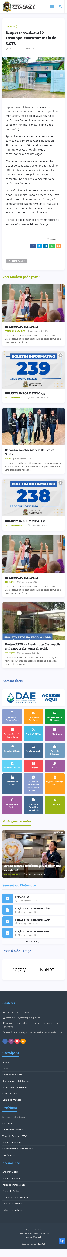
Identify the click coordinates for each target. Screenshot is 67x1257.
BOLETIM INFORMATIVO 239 (25, 393)
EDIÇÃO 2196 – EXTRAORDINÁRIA (32, 908)
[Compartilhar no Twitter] (39, 246)
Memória (6, 1062)
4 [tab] (61, 832)
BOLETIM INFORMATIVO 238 (25, 521)
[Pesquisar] (60, 6)
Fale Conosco (8, 1155)
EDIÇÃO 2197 (22, 897)
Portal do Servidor (11, 1178)
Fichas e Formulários (12, 1209)
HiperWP (41, 1244)
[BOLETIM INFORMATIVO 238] (33, 497)
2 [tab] (57, 832)
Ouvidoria (7, 1123)
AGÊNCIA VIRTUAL (11, 1172)
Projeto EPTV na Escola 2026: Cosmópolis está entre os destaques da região (32, 646)
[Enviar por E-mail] (58, 246)
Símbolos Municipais (12, 1074)
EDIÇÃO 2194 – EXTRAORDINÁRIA (32, 931)
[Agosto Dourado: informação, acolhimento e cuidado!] (33, 854)
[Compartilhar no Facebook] (33, 246)
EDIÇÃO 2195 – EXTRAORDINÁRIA (32, 919)
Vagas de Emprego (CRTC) (14, 1136)
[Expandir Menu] (52, 6)
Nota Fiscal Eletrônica (12, 1203)
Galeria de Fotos (10, 1093)
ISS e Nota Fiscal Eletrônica (15, 1197)
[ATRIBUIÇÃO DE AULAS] (33, 303)
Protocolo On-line (11, 1191)
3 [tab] (59, 832)
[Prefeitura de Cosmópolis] (18, 6)
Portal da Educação (11, 1142)
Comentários (41, 49)
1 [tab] (55, 832)
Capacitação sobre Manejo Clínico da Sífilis (29, 452)
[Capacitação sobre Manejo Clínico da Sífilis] (33, 426)
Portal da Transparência (13, 1184)
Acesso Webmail (33, 1237)
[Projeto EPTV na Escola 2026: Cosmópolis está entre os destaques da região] (33, 621)
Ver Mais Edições (33, 941)
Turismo (6, 1068)
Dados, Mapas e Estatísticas (15, 1080)
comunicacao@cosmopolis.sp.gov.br (23, 1017)
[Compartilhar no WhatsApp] (52, 246)
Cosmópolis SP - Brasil (33, 970)
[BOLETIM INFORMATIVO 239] (33, 370)
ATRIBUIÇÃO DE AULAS (22, 326)
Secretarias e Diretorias (13, 1117)
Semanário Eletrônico (12, 1129)
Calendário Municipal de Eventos (18, 1148)
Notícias (11, 26)
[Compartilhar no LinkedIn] (45, 246)
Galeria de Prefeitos (11, 1099)
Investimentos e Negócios (14, 1087)
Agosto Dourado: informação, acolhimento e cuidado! (32, 868)
